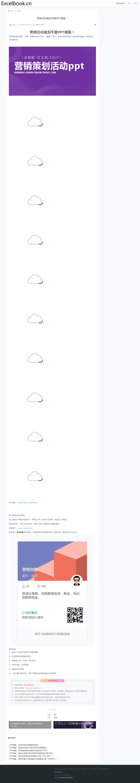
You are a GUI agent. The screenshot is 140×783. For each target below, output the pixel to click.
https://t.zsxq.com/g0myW (27, 503)
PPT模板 (18, 11)
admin (13, 25)
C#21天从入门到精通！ (86, 724)
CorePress (58, 772)
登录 (135, 3)
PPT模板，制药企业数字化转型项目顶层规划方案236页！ (32, 753)
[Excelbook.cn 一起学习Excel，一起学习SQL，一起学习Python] (16, 3)
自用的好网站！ (121, 3)
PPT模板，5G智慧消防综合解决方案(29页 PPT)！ (29, 750)
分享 (49, 718)
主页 (11, 11)
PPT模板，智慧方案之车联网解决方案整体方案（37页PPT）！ (34, 759)
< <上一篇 (13, 726)
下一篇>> (91, 726)
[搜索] (129, 3)
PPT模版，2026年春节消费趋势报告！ (25, 745)
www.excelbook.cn (25, 528)
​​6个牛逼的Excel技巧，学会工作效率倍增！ (26, 724)
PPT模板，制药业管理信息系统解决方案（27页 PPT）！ (32, 756)
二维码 (55, 718)
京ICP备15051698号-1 (66, 778)
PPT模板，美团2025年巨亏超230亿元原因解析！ (29, 748)
